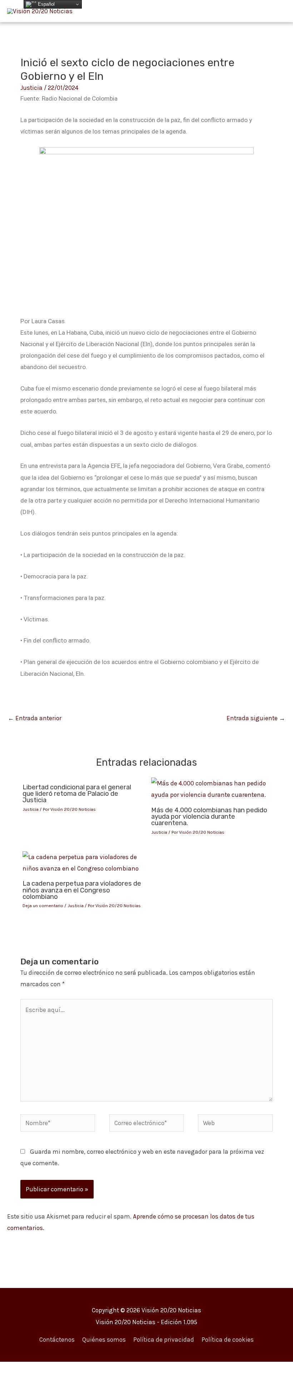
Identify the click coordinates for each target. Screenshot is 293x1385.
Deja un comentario (43, 905)
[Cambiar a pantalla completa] (44, 1369)
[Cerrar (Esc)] (104, 1369)
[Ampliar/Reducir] (14, 1369)
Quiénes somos (104, 1339)
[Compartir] (74, 1369)
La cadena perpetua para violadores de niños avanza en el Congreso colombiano (82, 890)
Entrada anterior (34, 718)
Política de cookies (228, 1339)
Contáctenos (57, 1339)
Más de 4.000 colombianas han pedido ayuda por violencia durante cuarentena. (209, 816)
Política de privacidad (163, 1339)
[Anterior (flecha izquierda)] (14, 1381)
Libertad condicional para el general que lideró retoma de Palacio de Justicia (77, 793)
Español (45, 4)
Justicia (31, 87)
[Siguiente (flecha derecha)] (44, 1381)
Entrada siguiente (256, 718)
